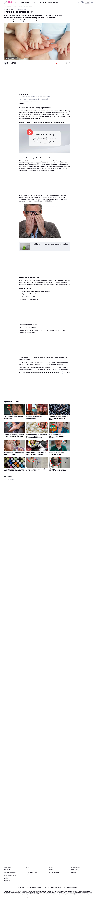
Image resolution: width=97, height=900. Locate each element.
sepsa (34, 327)
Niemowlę (42, 2)
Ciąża (35, 2)
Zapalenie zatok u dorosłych (30, 294)
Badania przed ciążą (75, 870)
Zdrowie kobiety (7, 880)
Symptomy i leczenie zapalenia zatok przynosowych (36, 291)
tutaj (30, 897)
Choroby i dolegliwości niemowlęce (55, 870)
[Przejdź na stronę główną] (5, 3)
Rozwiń (21, 103)
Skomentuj (60, 63)
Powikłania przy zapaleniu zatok (31, 101)
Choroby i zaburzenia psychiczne (10, 875)
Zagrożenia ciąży (29, 874)
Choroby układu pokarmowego (9, 872)
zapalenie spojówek (24, 359)
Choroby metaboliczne (8, 870)
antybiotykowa (51, 17)
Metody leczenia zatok (28, 296)
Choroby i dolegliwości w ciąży (32, 872)
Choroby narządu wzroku (8, 874)
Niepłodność (73, 872)
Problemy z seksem (7, 881)
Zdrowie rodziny (52, 2)
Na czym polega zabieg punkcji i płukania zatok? (35, 99)
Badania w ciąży (29, 870)
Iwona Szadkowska (12, 62)
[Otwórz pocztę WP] (78, 2)
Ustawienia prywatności (72, 887)
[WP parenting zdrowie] (14, 2)
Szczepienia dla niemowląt (54, 872)
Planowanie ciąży (25, 2)
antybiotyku (27, 168)
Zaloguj (87, 2)
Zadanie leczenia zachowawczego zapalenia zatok (36, 97)
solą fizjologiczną (29, 166)
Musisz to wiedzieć (27, 103)
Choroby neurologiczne (8, 877)
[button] (82, 2)
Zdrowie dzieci (6, 878)
